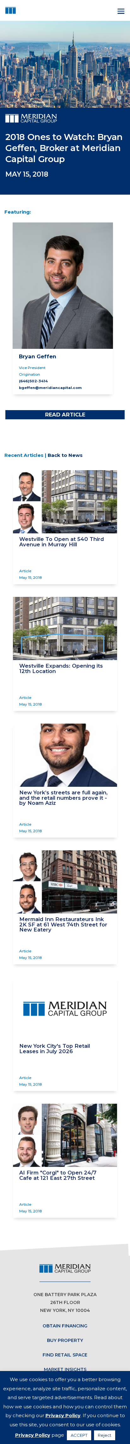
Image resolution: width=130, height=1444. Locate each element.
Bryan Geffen (37, 356)
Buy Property (65, 1340)
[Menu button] (120, 10)
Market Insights (65, 1369)
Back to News (65, 455)
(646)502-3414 (33, 381)
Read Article (65, 414)
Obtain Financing (65, 1325)
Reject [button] (104, 1435)
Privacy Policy (62, 1415)
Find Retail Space (65, 1354)
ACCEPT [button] (79, 1435)
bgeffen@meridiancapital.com (50, 387)
